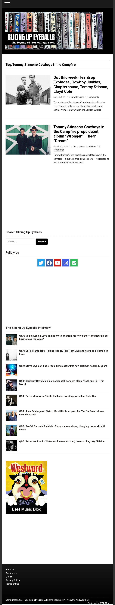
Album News (79, 146)
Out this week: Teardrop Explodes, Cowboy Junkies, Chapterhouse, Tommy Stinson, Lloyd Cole (80, 84)
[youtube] (57, 262)
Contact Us (11, 573)
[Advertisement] (57, 200)
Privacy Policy (13, 580)
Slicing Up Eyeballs (34, 600)
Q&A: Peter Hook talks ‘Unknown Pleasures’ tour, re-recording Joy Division (62, 441)
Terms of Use (12, 584)
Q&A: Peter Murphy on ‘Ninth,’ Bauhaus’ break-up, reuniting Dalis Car (57, 396)
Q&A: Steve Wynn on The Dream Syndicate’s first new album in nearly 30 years (63, 366)
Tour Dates (91, 146)
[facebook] (49, 262)
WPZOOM (104, 603)
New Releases (77, 97)
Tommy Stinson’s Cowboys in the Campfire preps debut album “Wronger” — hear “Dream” (78, 134)
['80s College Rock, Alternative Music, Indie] (54, 30)
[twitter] (41, 262)
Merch (9, 577)
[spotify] (74, 262)
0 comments (93, 97)
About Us (10, 569)
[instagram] (65, 262)
